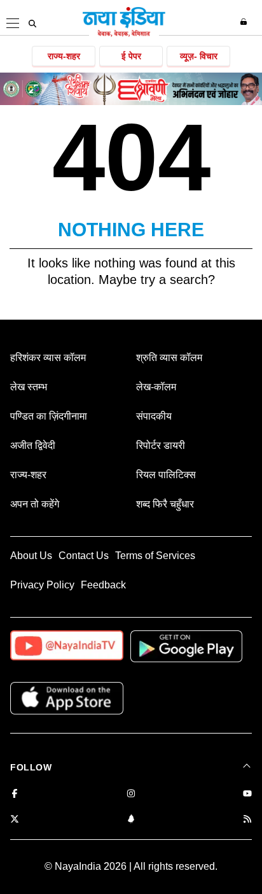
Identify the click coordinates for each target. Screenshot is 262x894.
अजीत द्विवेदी (32, 445)
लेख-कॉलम (156, 386)
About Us (31, 555)
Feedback (103, 584)
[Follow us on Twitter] (14, 819)
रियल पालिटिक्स (166, 474)
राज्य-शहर (64, 56)
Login (245, 21)
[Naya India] (124, 34)
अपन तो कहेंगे (34, 504)
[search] (32, 23)
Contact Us (84, 555)
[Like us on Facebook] (14, 794)
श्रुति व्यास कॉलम (169, 357)
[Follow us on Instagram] (131, 794)
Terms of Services (155, 555)
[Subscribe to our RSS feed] (247, 819)
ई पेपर (131, 56)
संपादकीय (154, 416)
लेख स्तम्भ (28, 386)
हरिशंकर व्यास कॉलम (48, 357)
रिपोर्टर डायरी (160, 445)
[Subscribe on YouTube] (247, 794)
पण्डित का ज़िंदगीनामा (48, 416)
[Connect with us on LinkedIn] (131, 819)
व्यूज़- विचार (198, 56)
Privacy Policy (42, 584)
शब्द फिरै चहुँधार (165, 504)
